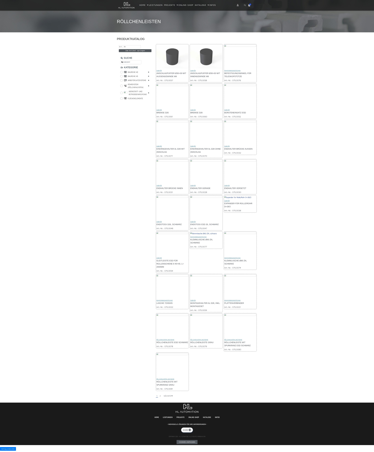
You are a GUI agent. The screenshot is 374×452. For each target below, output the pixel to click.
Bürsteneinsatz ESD (235, 113)
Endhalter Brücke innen (169, 188)
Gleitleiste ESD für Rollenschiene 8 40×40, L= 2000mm (170, 264)
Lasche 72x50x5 (164, 303)
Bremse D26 (162, 113)
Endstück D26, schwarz (169, 224)
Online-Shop (193, 417)
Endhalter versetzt (235, 188)
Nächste (167, 396)
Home (156, 417)
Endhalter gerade (200, 188)
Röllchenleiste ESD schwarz (172, 342)
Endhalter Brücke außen (238, 149)
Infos (217, 417)
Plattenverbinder (234, 303)
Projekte (180, 417)
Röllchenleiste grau (201, 342)
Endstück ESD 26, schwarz (204, 224)
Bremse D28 (196, 113)
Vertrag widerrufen (8, 449)
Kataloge (207, 417)
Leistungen (168, 417)
